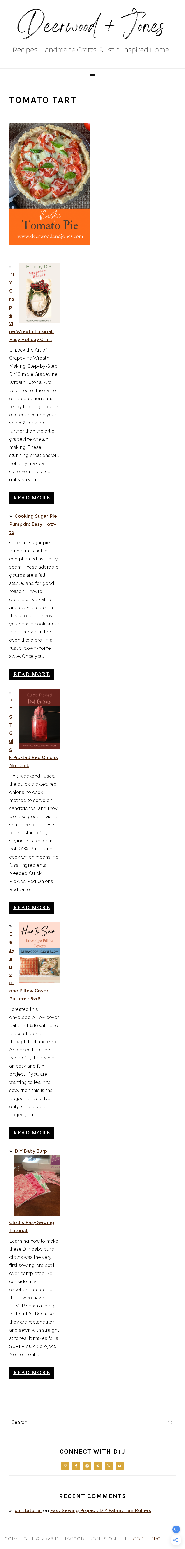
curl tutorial (28, 1510)
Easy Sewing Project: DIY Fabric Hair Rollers (100, 1510)
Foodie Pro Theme (155, 1539)
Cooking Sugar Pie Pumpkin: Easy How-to (33, 524)
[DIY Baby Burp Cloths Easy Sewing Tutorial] (37, 1185)
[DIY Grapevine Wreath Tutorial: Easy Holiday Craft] (39, 293)
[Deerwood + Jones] (92, 62)
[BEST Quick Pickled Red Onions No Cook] (39, 719)
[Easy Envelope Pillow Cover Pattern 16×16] (39, 952)
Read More (31, 498)
